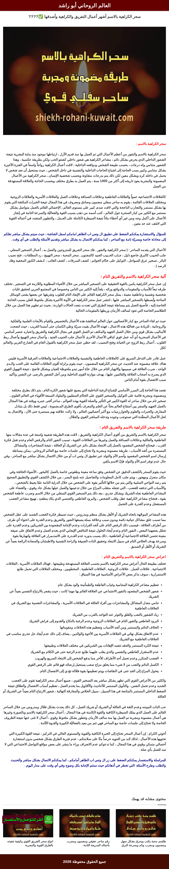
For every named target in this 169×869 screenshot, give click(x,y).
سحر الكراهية (157, 154)
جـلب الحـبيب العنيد (108, 255)
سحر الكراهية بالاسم (152, 434)
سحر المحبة (71, 255)
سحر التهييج (52, 255)
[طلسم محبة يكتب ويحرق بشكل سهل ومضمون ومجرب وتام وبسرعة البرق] (141, 823)
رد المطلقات (32, 255)
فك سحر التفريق (83, 250)
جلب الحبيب (157, 255)
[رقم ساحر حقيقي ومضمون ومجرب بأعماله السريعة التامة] (84, 823)
